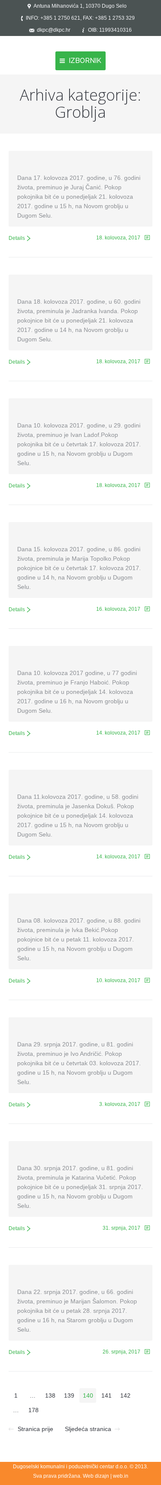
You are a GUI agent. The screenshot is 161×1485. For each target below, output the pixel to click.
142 (125, 1395)
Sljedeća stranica (88, 1428)
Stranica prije (35, 1428)
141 (106, 1395)
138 (50, 1395)
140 (88, 1395)
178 (33, 1410)
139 (69, 1395)
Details (17, 238)
